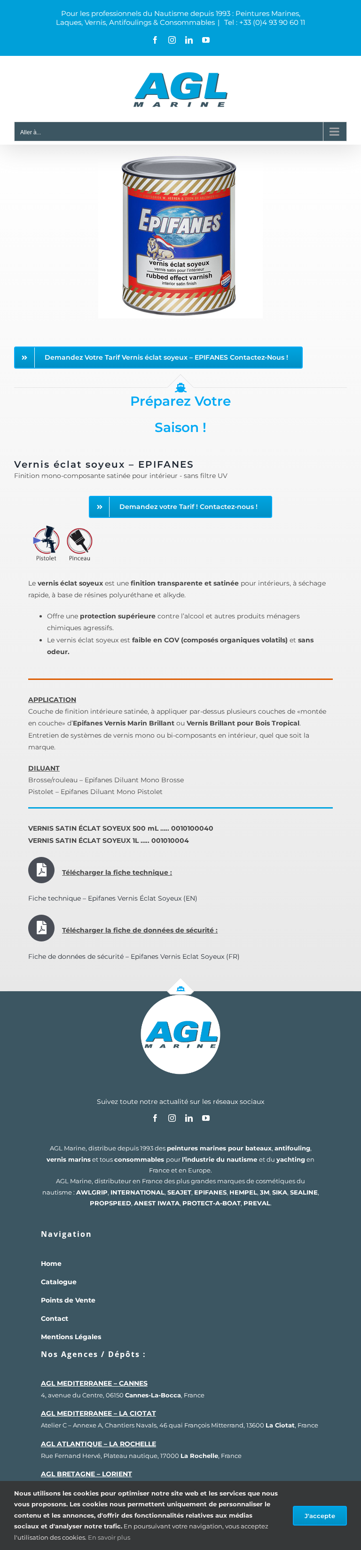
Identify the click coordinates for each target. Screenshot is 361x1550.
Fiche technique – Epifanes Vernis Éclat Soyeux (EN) (112, 898)
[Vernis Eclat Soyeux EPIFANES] (180, 157)
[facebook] (155, 1118)
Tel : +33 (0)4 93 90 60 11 (263, 22)
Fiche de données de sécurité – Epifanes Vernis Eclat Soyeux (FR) (134, 956)
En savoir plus (109, 1537)
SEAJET (179, 1192)
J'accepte (320, 1515)
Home (51, 1263)
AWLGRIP (92, 1192)
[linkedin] (189, 1118)
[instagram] (172, 1118)
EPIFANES (210, 1192)
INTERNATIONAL (137, 1192)
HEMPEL (243, 1192)
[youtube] (206, 1118)
